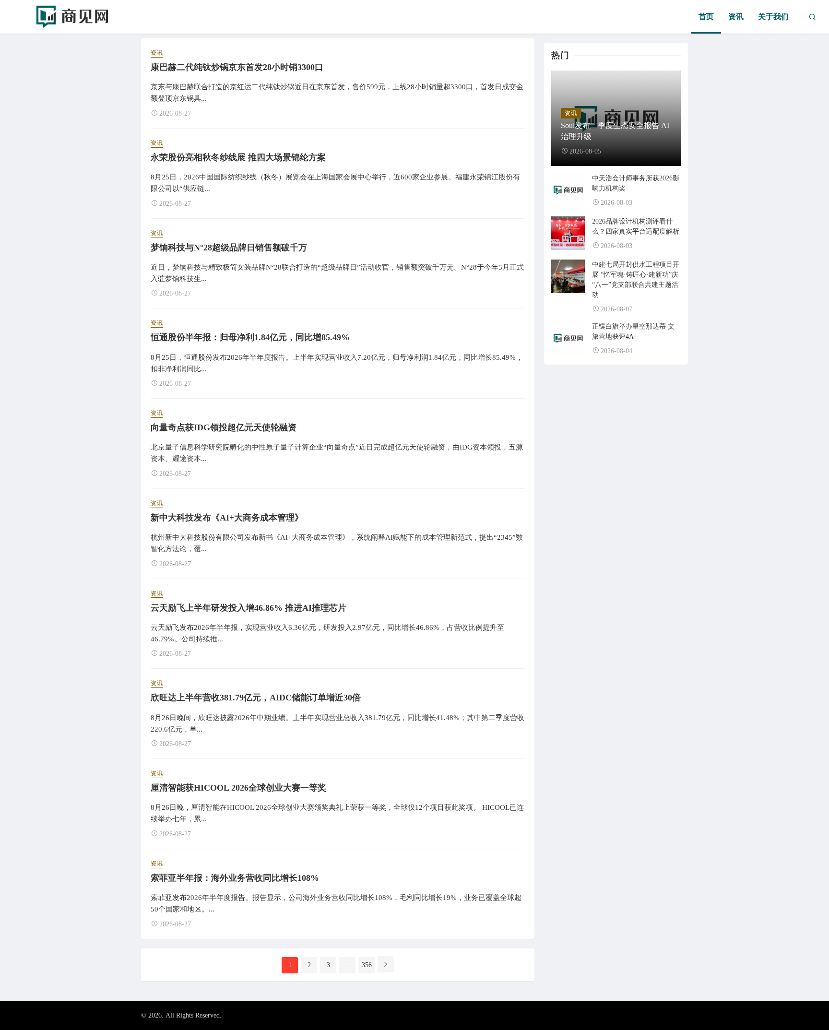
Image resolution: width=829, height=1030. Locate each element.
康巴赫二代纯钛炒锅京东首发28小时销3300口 (237, 67)
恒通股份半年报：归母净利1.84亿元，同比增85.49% (250, 337)
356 (367, 965)
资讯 (736, 16)
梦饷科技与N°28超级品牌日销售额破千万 (229, 247)
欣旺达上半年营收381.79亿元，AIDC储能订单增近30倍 (256, 697)
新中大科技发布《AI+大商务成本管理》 (227, 517)
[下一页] (386, 964)
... (347, 965)
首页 (706, 16)
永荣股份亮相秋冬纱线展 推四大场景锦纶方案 (238, 157)
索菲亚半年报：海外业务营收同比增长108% (235, 878)
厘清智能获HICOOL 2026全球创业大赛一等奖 (238, 788)
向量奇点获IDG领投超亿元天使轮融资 (223, 427)
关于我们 (773, 16)
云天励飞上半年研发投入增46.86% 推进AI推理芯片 (248, 608)
